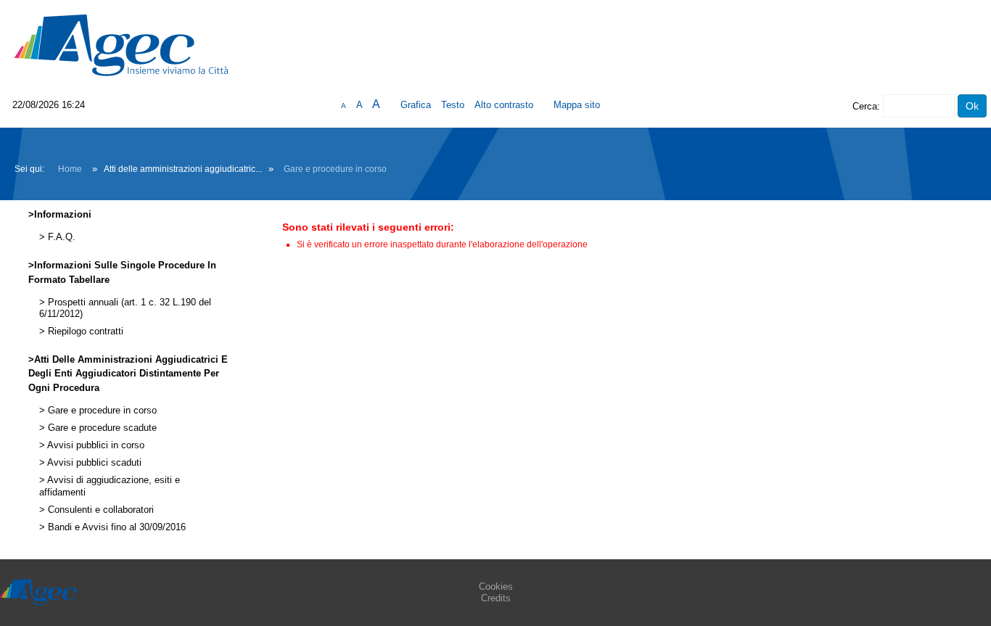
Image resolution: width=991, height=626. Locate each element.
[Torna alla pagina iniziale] (121, 44)
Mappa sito (577, 104)
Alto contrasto (503, 104)
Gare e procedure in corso (335, 169)
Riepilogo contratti (84, 331)
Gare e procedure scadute (101, 428)
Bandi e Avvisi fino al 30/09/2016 (115, 527)
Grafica (415, 104)
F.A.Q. (60, 237)
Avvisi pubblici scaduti (93, 463)
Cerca (864, 106)
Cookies (496, 586)
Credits (496, 598)
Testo (452, 104)
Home (70, 169)
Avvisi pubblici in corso (94, 445)
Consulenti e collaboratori (99, 510)
